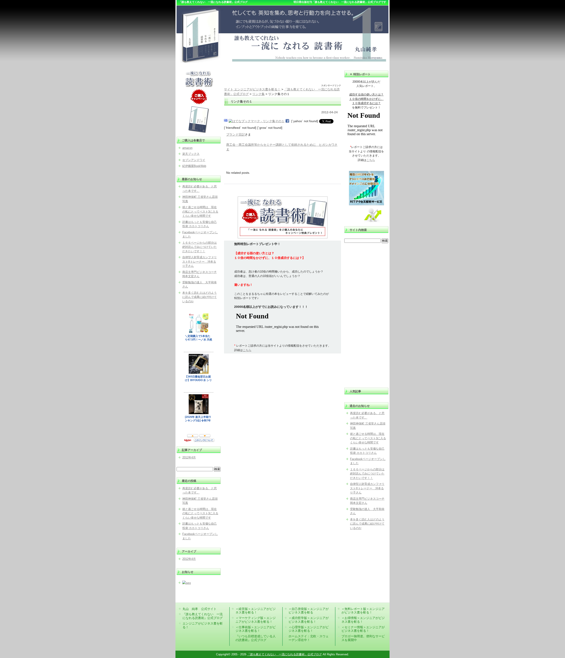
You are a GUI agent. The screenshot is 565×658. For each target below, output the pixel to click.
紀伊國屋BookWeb (194, 166)
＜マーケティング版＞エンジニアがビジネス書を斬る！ (255, 619)
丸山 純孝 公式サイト (200, 609)
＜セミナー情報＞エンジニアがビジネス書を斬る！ (363, 629)
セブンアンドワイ (193, 160)
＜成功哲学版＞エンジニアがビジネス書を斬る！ (308, 619)
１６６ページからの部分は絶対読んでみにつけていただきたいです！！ (367, 474)
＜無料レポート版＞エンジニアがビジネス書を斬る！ (363, 610)
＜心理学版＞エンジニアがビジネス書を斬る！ (308, 629)
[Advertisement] (282, 77)
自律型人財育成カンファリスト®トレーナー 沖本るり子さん (367, 488)
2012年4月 (189, 457)
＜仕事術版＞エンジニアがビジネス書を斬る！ (255, 629)
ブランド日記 (235, 134)
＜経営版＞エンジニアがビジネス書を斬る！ (255, 610)
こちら (247, 350)
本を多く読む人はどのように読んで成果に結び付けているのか (367, 524)
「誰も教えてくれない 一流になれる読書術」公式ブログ (284, 654)
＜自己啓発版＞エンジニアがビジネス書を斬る (308, 610)
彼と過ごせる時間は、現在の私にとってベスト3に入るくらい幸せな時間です (368, 438)
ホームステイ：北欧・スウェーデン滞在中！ (308, 638)
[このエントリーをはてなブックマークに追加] (226, 121)
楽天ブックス (191, 153)
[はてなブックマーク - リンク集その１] (256, 121)
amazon (187, 148)
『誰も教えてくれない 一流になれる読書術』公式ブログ (203, 616)
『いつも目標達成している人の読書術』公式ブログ (255, 638)
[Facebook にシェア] (287, 121)
